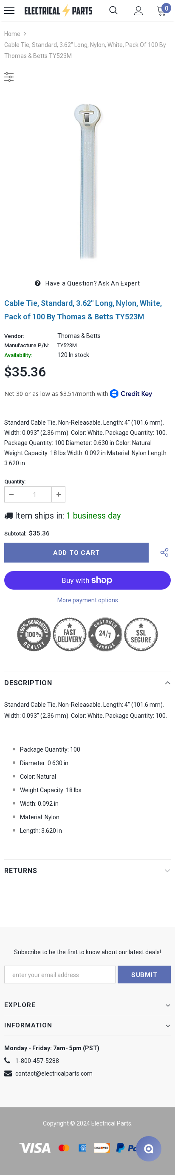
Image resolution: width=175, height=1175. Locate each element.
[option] (87, 179)
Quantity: (14, 481)
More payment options (87, 600)
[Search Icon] (113, 10)
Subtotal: (15, 533)
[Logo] (58, 10)
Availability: (18, 355)
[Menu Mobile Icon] (9, 10)
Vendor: (14, 336)
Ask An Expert (119, 283)
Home (12, 33)
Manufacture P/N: (26, 345)
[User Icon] (138, 10)
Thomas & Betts (79, 335)
